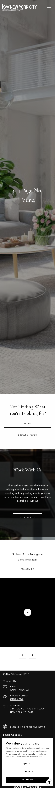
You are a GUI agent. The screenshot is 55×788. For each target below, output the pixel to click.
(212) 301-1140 (16, 699)
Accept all (27, 779)
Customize (27, 771)
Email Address (12, 735)
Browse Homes (27, 434)
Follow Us (27, 569)
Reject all (27, 763)
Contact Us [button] (27, 517)
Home (27, 423)
